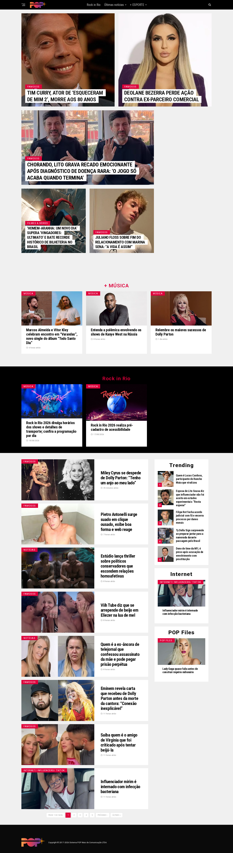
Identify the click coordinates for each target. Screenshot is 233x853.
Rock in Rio (93, 5)
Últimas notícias (114, 5)
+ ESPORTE (137, 5)
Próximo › (102, 815)
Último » (116, 815)
